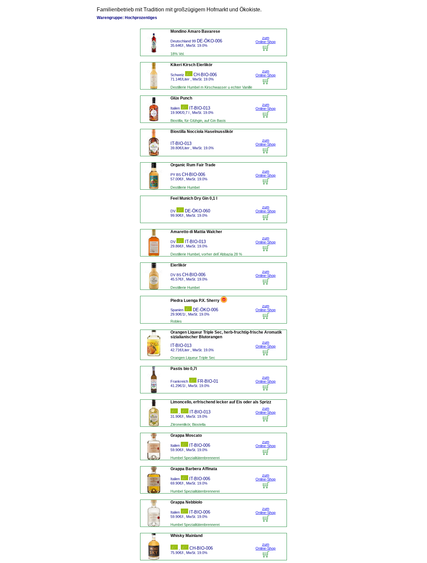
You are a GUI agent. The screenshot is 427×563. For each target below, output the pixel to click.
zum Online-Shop (266, 40)
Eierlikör (178, 265)
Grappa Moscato (186, 435)
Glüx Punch (181, 98)
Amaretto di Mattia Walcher (196, 231)
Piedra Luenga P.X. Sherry (195, 300)
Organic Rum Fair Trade (193, 165)
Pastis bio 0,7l (183, 368)
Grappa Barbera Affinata (193, 468)
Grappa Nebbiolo (186, 502)
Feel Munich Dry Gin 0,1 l (193, 198)
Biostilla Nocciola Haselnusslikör (201, 131)
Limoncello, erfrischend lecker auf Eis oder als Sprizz (220, 402)
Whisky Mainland (186, 535)
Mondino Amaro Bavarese (195, 31)
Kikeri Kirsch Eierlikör (191, 64)
